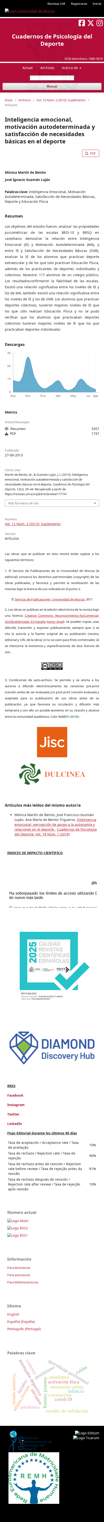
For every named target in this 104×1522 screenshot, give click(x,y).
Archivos (47, 67)
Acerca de (70, 67)
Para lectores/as (18, 1267)
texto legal (55, 621)
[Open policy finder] (52, 741)
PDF (92, 153)
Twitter (13, 1114)
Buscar (52, 86)
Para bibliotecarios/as (22, 1282)
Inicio (9, 100)
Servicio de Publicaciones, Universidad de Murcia (49, 599)
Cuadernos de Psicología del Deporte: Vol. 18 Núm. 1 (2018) (56, 831)
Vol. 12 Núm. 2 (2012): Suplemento (61, 100)
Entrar (97, 3)
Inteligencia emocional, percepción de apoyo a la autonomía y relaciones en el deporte (55, 824)
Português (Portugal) (24, 1329)
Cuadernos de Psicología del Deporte (52, 39)
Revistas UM (56, 3)
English (13, 1314)
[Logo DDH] (52, 1065)
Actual (27, 67)
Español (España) (21, 1321)
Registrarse (79, 3)
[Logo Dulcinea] (52, 773)
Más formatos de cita (23, 503)
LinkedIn (14, 1123)
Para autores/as (18, 1275)
